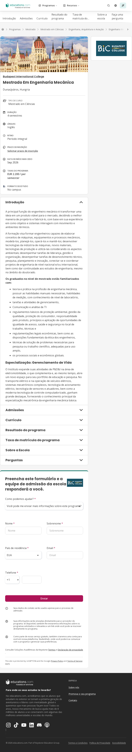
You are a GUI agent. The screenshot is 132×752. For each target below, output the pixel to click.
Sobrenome (55, 523)
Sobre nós (74, 687)
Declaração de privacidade (70, 649)
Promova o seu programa (82, 693)
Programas (48, 5)
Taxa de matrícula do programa (79, 16)
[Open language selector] (115, 5)
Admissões (26, 18)
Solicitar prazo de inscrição (22, 150)
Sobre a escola (102, 16)
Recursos (72, 5)
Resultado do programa (59, 16)
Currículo (42, 18)
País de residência (17, 548)
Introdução (9, 18)
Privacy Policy (57, 661)
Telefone (11, 572)
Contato (73, 700)
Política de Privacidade (100, 742)
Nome (10, 523)
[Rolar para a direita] (128, 29)
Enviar (44, 598)
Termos (52, 649)
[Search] (108, 5)
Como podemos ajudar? (20, 499)
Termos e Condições (78, 742)
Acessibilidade (119, 742)
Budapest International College (23, 76)
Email (51, 548)
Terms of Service (74, 661)
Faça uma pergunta (117, 16)
